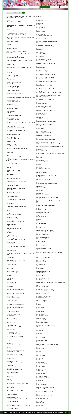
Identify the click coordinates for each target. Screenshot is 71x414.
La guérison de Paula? (41, 318)
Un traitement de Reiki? (41, 264)
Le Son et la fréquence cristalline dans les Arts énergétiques (18, 377)
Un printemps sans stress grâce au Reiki (14, 115)
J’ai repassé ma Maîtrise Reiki (42, 103)
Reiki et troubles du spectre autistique (14, 134)
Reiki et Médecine (40, 202)
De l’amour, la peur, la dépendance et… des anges (46, 226)
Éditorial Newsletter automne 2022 (13, 170)
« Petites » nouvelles (41, 241)
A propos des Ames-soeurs (42, 338)
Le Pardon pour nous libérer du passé (44, 127)
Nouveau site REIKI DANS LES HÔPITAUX (45, 230)
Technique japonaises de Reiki (42, 398)
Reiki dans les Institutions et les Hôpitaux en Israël (46, 121)
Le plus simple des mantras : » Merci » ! (44, 296)
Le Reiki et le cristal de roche (12, 118)
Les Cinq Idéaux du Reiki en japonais (44, 53)
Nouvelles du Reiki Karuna (12, 229)
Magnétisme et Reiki (41, 208)
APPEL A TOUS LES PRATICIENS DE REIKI (15, 390)
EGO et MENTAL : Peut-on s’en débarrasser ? (15, 336)
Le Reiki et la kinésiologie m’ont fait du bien (15, 93)
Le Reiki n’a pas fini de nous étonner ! (44, 278)
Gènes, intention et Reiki (11, 267)
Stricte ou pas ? (40, 37)
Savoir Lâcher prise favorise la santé (43, 161)
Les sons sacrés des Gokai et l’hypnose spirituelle (16, 260)
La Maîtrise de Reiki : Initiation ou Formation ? (15, 321)
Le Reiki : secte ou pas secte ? (43, 286)
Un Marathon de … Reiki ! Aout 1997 (43, 377)
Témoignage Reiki (10, 174)
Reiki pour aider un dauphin (42, 131)
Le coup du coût (40, 190)
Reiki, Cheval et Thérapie (41, 367)
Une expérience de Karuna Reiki (43, 385)
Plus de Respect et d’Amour (42, 401)
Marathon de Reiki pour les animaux (13, 90)
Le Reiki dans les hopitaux (12, 339)
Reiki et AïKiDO (40, 333)
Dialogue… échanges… (41, 31)
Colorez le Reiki (40, 102)
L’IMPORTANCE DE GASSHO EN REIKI (14, 175)
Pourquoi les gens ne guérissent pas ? (44, 89)
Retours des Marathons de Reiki (13, 65)
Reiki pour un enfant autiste (12, 272)
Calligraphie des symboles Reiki (12, 397)
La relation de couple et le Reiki (43, 322)
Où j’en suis (9, 167)
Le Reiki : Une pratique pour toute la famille (15, 369)
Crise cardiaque (10, 365)
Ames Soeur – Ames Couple (42, 399)
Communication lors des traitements (44, 294)
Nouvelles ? (39, 251)
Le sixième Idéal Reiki (11, 251)
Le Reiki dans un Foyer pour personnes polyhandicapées (17, 383)
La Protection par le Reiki (42, 297)
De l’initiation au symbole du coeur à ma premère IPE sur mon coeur (19, 238)
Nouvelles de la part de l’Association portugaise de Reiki (17, 256)
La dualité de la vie (10, 235)
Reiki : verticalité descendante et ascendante (15, 218)
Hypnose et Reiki (40, 50)
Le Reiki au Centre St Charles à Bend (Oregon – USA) (47, 206)
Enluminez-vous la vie (41, 93)
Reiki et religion (10, 104)
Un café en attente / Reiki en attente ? (44, 106)
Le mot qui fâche (40, 138)
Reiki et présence (10, 233)
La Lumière (9, 287)
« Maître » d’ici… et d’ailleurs (12, 276)
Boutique (56, 7)
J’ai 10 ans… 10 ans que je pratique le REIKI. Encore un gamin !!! (48, 143)
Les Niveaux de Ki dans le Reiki (12, 225)
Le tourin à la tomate (11, 111)
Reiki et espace (10, 275)
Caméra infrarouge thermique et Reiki (44, 59)
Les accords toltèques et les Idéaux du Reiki (45, 154)
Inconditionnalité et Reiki (41, 354)
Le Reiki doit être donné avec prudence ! (44, 292)
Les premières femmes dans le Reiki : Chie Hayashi (16, 181)
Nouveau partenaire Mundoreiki (13, 119)
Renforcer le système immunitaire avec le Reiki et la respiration (49, 95)
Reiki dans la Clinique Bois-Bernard (43, 267)
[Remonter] (69, 392)
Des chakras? (39, 224)
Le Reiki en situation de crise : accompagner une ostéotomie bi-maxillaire (20, 253)
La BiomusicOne (40, 23)
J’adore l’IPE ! (9, 265)
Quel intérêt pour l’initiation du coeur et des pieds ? (46, 110)
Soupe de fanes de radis (11, 137)
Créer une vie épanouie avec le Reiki (13, 220)
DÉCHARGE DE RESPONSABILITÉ (13, 274)
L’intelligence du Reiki (11, 177)
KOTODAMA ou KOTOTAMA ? (42, 321)
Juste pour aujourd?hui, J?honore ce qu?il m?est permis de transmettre (50, 290)
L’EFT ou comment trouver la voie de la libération (16, 254)
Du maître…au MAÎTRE (41, 66)
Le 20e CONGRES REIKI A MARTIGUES (14, 21)
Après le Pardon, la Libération (42, 120)
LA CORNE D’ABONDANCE (12, 325)
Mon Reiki (8, 340)
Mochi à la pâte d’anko (11, 38)
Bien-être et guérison (11, 346)
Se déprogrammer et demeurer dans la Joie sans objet (47, 173)
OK (65, 412)
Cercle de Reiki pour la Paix (12, 312)
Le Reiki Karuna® (40, 358)
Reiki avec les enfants (11, 140)
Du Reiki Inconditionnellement (42, 274)
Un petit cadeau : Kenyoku (12, 202)
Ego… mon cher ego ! (11, 315)
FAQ (52, 7)
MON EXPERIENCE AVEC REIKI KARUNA (44, 35)
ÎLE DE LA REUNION (10, 63)
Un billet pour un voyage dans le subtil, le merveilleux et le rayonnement (50, 365)
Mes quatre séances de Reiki (12, 163)
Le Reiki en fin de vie (11, 133)
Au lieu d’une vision (10, 94)
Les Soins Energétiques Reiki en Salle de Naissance (46, 242)
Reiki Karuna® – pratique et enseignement (45, 395)
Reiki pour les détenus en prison (43, 145)
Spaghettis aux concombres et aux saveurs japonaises (17, 49)
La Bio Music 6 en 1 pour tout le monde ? (44, 124)
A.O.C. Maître (39, 279)
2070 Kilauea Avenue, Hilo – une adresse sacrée (46, 77)
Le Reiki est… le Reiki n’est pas (42, 234)
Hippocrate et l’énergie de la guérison (14, 178)
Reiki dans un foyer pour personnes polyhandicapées (47, 41)
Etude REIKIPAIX (40, 39)
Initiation (38, 48)
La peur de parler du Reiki (42, 269)
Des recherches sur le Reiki (12, 332)
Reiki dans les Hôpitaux (41, 67)
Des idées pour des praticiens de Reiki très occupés (47, 184)
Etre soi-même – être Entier (42, 340)
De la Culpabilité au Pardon (42, 300)
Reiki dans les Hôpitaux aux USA (43, 198)
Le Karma (39, 406)
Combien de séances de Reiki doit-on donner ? (16, 289)
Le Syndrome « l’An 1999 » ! (42, 388)
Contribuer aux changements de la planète (45, 57)
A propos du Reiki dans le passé (43, 352)
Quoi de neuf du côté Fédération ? (13, 402)
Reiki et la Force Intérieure (42, 383)
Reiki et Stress (39, 213)
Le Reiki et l (9, 347)
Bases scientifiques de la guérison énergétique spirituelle (47, 344)
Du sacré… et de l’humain (11, 303)
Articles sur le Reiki (45, 7)
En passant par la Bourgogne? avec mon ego (15, 304)
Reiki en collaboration (11, 393)
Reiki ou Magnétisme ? (11, 242)
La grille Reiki (39, 219)
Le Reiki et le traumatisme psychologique (45, 191)
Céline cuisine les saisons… (12, 124)
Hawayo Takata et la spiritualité (43, 96)
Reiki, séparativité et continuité (12, 108)
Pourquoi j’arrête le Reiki (41, 107)
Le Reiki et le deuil (10, 45)
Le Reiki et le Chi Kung (41, 370)
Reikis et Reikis (10, 292)
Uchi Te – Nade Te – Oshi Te (42, 307)
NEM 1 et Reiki (9, 112)
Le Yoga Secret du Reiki (41, 319)
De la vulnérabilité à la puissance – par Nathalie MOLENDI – (18, 34)
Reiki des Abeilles (10, 343)
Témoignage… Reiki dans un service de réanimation (46, 88)
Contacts (62, 7)
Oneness (8, 155)
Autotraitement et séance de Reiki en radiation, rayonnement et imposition (21, 97)
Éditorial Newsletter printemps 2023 (14, 156)
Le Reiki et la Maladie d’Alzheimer (43, 258)
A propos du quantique (41, 114)
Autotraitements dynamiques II (12, 100)
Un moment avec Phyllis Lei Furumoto (44, 392)
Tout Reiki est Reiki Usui (41, 209)
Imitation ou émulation (11, 79)
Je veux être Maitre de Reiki (42, 373)
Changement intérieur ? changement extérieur (45, 238)
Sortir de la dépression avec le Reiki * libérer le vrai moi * (47, 175)
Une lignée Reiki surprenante (12, 401)
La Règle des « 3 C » (41, 348)
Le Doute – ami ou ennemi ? (42, 355)
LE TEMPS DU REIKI (41, 227)
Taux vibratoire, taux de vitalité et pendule (45, 289)
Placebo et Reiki (10, 83)
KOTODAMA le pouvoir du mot (43, 27)
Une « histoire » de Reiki (11, 261)
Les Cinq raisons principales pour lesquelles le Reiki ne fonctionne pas (50, 146)
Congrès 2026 (35, 7)
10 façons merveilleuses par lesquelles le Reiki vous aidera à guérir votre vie (51, 46)
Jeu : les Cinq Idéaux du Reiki (12, 203)
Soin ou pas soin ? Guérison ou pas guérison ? (15, 127)
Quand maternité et (40, 52)
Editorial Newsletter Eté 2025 (12, 41)
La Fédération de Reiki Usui (12, 361)
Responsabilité (40, 149)
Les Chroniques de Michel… (12, 329)
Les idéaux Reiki (10, 368)
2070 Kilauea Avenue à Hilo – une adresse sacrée (16, 246)
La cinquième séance (11, 257)
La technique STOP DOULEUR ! (43, 86)
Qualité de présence (41, 28)
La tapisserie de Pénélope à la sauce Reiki (15, 354)
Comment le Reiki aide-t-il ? (12, 300)
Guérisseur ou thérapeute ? (12, 80)
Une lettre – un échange (41, 136)
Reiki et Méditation (40, 380)
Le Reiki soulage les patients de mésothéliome (46, 139)
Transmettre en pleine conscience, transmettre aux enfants (18, 42)
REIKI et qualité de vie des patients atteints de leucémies (18, 171)
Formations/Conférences (24, 7)
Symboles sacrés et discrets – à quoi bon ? (45, 45)
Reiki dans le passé (40, 331)
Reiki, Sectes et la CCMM (41, 261)
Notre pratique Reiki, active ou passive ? (44, 91)
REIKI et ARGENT (40, 64)
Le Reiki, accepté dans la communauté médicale (46, 63)
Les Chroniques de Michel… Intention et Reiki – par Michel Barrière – (19, 67)
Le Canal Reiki (9, 72)
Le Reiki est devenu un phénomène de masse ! (46, 325)
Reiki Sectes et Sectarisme (42, 369)
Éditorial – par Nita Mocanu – (12, 61)
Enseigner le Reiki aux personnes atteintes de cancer (47, 74)
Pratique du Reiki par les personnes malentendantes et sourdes (19, 362)
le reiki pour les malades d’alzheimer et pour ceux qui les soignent (49, 252)
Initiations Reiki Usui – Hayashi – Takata (44, 85)
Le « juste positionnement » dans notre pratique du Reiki (47, 197)
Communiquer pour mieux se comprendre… (45, 323)
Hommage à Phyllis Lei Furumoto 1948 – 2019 (15, 293)
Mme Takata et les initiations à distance (14, 164)
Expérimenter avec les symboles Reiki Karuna (15, 326)
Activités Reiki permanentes (42, 60)
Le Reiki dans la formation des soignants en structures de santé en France (51, 282)
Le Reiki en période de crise (42, 160)
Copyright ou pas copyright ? (42, 38)
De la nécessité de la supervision (13, 87)
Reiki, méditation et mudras (42, 310)
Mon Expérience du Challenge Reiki (13, 333)
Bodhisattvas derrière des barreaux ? (44, 271)
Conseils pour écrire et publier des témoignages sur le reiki (48, 244)
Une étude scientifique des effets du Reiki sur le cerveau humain (19, 355)
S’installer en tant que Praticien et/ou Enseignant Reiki (47, 205)
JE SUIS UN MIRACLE (11, 98)
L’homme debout (10, 376)
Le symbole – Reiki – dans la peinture (14, 214)
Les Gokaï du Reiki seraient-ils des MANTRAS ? (15, 350)
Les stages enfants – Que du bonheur (44, 257)
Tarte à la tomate (10, 89)
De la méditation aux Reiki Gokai (13, 105)
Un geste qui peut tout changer (43, 215)
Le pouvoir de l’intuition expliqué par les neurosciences (17, 148)
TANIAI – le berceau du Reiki (12, 258)
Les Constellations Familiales (42, 312)
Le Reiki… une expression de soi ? (43, 158)
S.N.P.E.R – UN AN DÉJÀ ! (11, 366)
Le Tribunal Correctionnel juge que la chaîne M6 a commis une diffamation (51, 140)
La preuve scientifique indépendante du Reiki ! (15, 283)
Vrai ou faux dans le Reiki (41, 187)
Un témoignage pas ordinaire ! (42, 315)
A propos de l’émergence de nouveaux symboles (46, 142)
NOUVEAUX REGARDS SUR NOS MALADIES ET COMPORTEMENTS (49, 283)
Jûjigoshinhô (39, 16)
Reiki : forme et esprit (11, 322)
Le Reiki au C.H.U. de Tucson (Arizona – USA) (45, 212)
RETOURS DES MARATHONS (12, 109)
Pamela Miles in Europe (41, 17)
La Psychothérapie (40, 311)
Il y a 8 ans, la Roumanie (41, 384)
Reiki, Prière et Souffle (41, 164)
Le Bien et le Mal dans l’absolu (42, 349)
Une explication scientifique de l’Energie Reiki (45, 165)
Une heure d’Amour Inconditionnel (43, 374)
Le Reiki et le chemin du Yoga (42, 75)
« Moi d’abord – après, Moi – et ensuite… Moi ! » (45, 391)
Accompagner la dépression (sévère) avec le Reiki (16, 130)
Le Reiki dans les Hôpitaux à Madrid (43, 168)
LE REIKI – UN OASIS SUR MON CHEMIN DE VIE (16, 395)
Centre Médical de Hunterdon (42, 156)
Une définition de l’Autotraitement (43, 345)
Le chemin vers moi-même (12, 394)
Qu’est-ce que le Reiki (11, 222)
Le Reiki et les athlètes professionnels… (44, 135)
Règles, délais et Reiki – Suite (12, 372)
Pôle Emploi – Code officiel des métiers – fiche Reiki (46, 231)
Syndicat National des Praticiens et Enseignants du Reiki (17, 398)
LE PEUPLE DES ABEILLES (42, 245)
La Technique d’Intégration (42, 341)
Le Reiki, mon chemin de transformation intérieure (46, 19)
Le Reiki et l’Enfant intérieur (42, 376)
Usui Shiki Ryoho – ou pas (41, 189)
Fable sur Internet (40, 233)
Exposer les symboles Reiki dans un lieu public (15, 166)
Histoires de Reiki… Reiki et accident (44, 132)
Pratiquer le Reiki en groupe (42, 372)
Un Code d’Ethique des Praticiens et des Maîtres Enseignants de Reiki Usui (51, 92)
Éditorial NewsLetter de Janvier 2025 (14, 82)
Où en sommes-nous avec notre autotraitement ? (46, 235)
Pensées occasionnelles (41, 216)
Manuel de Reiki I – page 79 (12, 278)
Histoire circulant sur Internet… (42, 249)
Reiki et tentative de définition (12, 310)
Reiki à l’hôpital (9, 131)
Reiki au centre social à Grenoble (43, 237)
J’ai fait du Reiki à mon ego (42, 113)
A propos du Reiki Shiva (11, 264)
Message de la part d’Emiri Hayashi (13, 86)
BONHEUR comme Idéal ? (12, 48)
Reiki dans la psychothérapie (42, 408)
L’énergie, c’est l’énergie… (42, 84)
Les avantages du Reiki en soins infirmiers (45, 73)
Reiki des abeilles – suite (11, 290)
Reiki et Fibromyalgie (41, 260)
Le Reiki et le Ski (40, 405)
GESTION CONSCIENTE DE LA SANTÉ (14, 318)
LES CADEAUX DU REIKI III (42, 336)
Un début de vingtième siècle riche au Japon (15, 47)
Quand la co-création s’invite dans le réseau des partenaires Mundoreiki (20, 37)
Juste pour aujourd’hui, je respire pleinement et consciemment (18, 56)
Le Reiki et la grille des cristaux (43, 363)
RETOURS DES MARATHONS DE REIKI (14, 168)
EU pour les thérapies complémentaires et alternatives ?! (47, 183)
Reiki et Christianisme (41, 125)
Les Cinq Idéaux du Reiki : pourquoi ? (14, 76)
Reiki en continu (10, 386)
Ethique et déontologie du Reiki (13, 337)
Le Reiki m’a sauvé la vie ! (41, 122)
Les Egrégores (39, 351)
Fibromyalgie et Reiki (11, 126)
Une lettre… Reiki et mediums (42, 70)
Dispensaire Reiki (40, 117)
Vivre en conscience (40, 268)
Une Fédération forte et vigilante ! (43, 118)
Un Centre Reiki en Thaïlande (12, 408)
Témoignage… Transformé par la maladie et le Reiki (46, 81)
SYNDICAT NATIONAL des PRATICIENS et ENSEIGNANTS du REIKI (19, 405)
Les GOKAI (9, 247)
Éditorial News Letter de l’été (12, 144)
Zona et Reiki (9, 107)
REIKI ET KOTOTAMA (41, 314)
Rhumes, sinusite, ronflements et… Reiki (44, 42)
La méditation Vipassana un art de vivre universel (46, 390)
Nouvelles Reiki (40, 49)
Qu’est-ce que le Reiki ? (41, 157)
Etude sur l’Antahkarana (11, 224)
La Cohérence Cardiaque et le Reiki (13, 328)
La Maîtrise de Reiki (40, 303)
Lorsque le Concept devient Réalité (43, 129)
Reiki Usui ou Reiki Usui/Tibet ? (12, 271)
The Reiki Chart (10, 296)
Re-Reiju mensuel (10, 232)
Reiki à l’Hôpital (10, 268)
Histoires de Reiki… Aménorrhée (43, 172)
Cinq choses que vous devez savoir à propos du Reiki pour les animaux (50, 68)
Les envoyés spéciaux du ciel (42, 403)
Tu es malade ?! (10, 301)
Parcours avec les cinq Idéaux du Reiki (14, 404)
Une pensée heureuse (41, 366)
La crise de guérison (10, 305)
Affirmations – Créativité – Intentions (44, 337)
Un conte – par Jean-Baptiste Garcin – (14, 73)
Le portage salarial (10, 391)
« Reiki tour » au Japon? (11, 269)
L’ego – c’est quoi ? (40, 128)
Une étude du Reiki (40, 56)
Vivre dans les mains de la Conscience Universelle (16, 348)
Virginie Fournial (10, 96)
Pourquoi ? (9, 91)
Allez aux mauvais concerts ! (12, 282)
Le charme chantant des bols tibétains (14, 228)
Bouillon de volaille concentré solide (13, 101)
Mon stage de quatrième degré (43, 163)
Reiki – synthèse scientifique (12, 153)
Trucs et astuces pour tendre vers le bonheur (15, 57)
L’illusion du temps (10, 358)
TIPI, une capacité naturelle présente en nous (15, 236)
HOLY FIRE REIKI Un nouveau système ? (44, 82)
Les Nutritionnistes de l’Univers (42, 347)
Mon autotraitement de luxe (12, 145)
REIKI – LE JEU (9, 285)
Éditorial (8, 29)
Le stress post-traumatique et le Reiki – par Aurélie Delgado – (18, 18)
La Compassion (40, 330)
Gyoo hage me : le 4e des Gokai (13, 78)
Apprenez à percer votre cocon (43, 308)
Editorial (8, 20)
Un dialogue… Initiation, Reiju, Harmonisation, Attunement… (18, 68)
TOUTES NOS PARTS (41, 272)
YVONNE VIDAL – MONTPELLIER (13, 138)
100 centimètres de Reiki (41, 20)
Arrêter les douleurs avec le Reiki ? (43, 100)
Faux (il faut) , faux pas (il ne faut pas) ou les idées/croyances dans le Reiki (20, 375)
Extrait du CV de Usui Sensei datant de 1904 (15, 40)
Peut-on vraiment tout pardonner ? (43, 55)
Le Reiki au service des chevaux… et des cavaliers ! (46, 30)
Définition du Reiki (40, 402)
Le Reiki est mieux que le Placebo (13, 341)
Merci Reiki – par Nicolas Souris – (13, 75)
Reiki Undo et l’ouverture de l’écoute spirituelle (15, 221)
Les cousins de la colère (11, 250)
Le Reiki (38, 24)
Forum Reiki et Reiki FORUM (42, 301)
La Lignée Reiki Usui (10, 387)
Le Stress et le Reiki (41, 287)
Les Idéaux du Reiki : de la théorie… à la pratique (16, 215)
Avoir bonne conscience (11, 141)
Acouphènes (39, 167)
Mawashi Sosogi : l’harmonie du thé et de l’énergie (16, 33)
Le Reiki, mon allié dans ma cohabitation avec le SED (17, 116)
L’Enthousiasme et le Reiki (42, 265)
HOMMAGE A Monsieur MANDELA (43, 104)
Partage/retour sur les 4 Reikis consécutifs (15, 357)
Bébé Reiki (39, 21)
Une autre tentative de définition (13, 311)
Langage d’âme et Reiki (11, 158)
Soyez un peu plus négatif (42, 150)
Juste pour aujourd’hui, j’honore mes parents (15, 142)
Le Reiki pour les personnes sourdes (44, 248)
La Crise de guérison (10, 152)
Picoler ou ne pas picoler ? (42, 34)
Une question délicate (41, 147)
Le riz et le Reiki (10, 286)
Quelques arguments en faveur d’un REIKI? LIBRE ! (46, 285)
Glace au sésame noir (11, 64)
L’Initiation (39, 304)
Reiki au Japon (39, 394)
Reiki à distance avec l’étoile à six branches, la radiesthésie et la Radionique (51, 153)
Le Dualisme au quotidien (41, 356)
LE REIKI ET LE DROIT (41, 275)
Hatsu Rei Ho (39, 326)
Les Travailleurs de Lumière (42, 78)
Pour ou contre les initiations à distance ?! (45, 180)
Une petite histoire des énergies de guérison (45, 381)
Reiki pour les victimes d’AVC (12, 114)
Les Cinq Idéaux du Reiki (11, 135)
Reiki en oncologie (10, 323)
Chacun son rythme (10, 44)
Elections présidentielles (11, 380)
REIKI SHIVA (9, 279)
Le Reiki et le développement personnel (44, 111)
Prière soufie (39, 334)
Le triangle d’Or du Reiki (41, 293)
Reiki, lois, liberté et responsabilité (13, 297)
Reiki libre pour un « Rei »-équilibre (13, 314)
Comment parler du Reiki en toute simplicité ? (45, 99)
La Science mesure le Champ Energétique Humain (46, 387)
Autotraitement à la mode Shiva (13, 351)
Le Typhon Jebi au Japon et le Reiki (13, 249)
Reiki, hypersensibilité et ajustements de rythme (16, 149)
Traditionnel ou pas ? (11, 373)
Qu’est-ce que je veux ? (41, 217)
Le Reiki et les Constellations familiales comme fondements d (18, 344)
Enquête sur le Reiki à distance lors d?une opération (47, 276)
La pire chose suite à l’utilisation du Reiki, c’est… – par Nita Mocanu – (19, 60)
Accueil (15, 7)
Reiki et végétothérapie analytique (43, 305)
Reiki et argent (9, 151)
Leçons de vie (9, 379)
